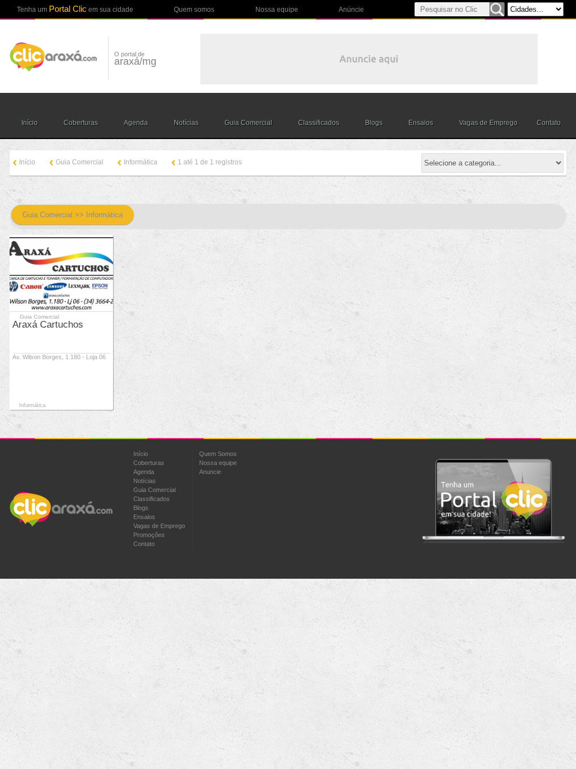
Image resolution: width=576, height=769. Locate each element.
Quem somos (194, 10)
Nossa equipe (276, 10)
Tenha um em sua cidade (75, 9)
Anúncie (351, 10)
